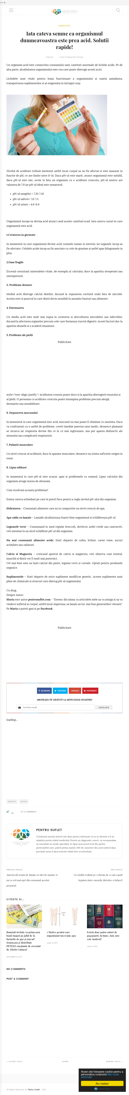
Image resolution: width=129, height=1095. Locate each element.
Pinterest (92, 691)
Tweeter (61, 691)
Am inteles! (102, 1083)
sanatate (64, 26)
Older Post (16, 1061)
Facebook (47, 608)
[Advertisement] (64, 367)
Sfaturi (24, 801)
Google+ (75, 691)
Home (65, 1061)
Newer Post (113, 1061)
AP (12, 813)
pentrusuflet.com (39, 599)
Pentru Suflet (34, 1090)
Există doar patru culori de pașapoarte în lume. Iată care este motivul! (103, 935)
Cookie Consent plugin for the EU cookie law (102, 1089)
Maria (10, 599)
